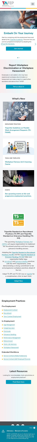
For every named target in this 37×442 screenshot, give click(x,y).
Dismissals (7, 331)
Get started (18, 49)
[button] (1, 44)
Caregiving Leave (9, 328)
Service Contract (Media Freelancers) (15, 356)
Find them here (18, 382)
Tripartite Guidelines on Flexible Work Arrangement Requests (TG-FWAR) (18, 130)
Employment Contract (10, 310)
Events (7, 190)
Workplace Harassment (11, 347)
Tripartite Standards (8, 44)
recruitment (8, 261)
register (29, 274)
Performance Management (12, 338)
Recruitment (7, 313)
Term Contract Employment (12, 316)
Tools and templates (12, 158)
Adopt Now (18, 281)
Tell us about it (18, 87)
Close (31, 428)
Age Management (9, 325)
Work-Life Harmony (10, 344)
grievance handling (22, 261)
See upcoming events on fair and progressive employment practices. (18, 195)
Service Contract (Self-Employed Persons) (17, 359)
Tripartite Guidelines (16, 40)
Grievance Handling (10, 334)
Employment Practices (13, 124)
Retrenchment (8, 341)
